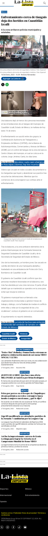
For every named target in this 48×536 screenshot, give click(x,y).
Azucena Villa (20, 368)
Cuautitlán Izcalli (8, 334)
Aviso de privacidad (29, 513)
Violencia (23, 334)
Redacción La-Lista (22, 408)
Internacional (6, 495)
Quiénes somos (7, 513)
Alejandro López (21, 429)
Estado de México (9, 338)
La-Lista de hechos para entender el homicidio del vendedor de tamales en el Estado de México (23, 324)
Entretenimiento (24, 349)
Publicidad (18, 513)
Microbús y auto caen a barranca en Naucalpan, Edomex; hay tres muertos (22, 163)
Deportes (24, 372)
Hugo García (20, 386)
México (4, 12)
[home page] (24, 478)
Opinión (3, 501)
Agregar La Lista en (12, 79)
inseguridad (26, 338)
